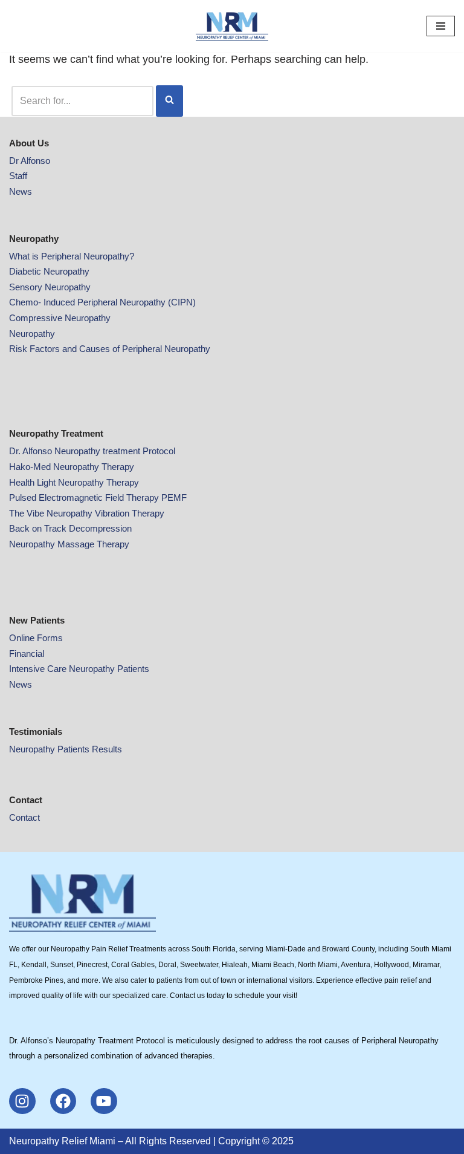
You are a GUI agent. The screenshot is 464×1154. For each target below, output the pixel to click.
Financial (26, 653)
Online (23, 638)
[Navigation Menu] (441, 26)
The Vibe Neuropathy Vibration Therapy (86, 513)
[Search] (169, 101)
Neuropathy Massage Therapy (69, 544)
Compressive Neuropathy (60, 318)
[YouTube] (104, 1101)
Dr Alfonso (29, 160)
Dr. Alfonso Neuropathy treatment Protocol (92, 451)
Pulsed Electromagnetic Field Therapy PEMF (98, 497)
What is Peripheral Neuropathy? (71, 256)
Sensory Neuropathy (50, 287)
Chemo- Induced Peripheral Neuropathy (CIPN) (102, 302)
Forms (50, 638)
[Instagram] (22, 1101)
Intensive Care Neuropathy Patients (79, 668)
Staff (18, 176)
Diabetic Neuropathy (49, 271)
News (20, 191)
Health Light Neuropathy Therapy (74, 482)
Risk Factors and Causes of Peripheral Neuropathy (109, 349)
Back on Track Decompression (70, 528)
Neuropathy (32, 333)
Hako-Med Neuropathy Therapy (71, 466)
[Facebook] (63, 1101)
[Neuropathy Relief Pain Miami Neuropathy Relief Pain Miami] (232, 26)
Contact (24, 817)
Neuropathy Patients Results (65, 749)
